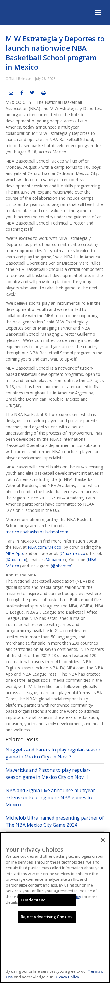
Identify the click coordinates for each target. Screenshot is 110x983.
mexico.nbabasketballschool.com (37, 532)
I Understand (33, 899)
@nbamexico (73, 553)
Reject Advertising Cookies (46, 917)
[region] (55, 907)
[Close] (103, 840)
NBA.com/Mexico (44, 547)
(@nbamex (61, 565)
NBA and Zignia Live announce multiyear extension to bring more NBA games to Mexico (50, 797)
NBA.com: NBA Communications (44, 11)
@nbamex (16, 559)
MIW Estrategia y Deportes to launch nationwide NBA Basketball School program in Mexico (55, 53)
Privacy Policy (66, 976)
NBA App (14, 553)
